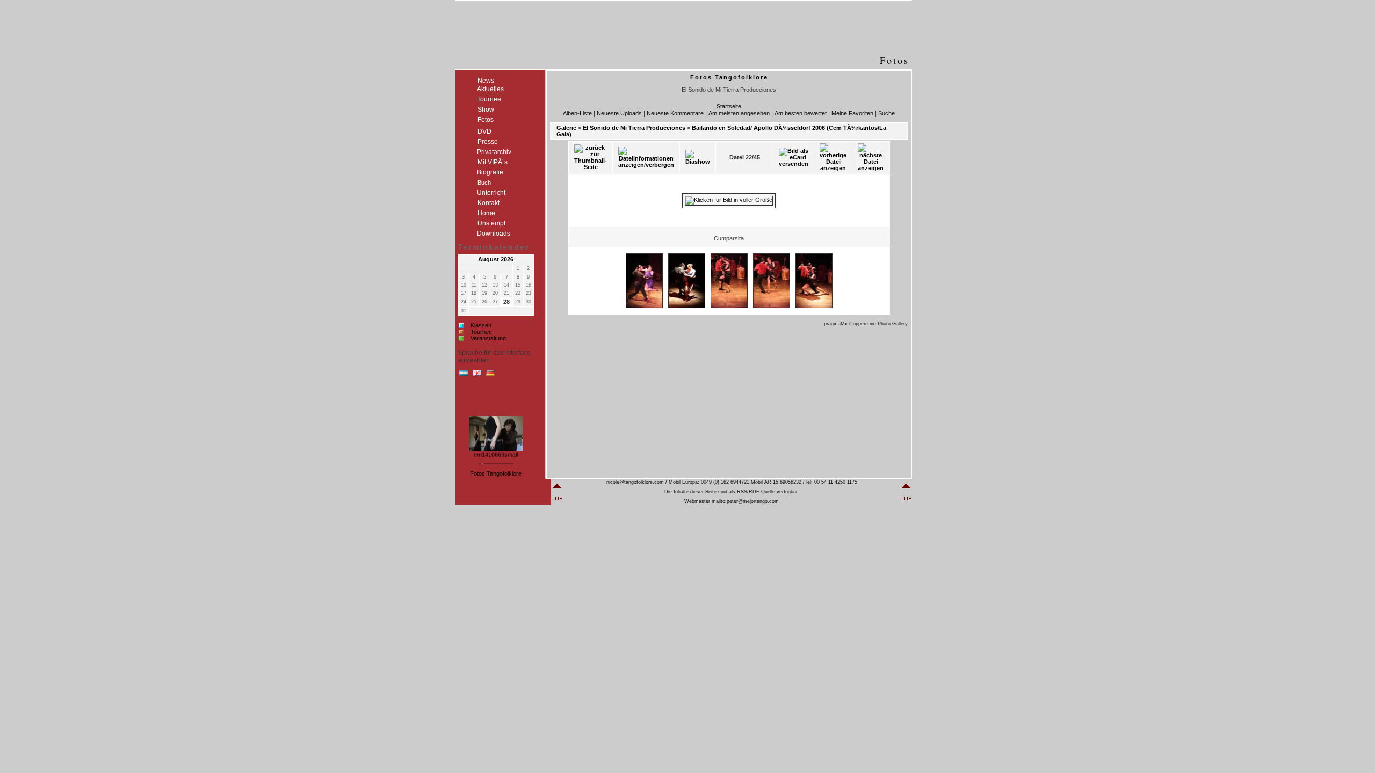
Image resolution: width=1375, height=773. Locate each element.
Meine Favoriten (852, 113)
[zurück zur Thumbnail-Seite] (590, 157)
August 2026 (495, 259)
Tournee (481, 332)
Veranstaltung (488, 338)
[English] (477, 375)
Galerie (566, 128)
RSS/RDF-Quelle (756, 491)
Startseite (729, 106)
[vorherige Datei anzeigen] (833, 157)
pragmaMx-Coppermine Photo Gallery (866, 323)
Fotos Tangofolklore (496, 473)
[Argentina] (463, 375)
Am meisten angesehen (739, 113)
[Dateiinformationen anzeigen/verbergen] (646, 157)
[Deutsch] (490, 375)
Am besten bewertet (801, 113)
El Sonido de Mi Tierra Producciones (634, 128)
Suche (886, 113)
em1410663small (496, 452)
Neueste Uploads (619, 113)
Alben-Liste (577, 113)
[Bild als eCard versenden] (793, 157)
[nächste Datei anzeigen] (870, 157)
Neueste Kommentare (675, 113)
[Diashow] (697, 157)
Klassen (481, 325)
